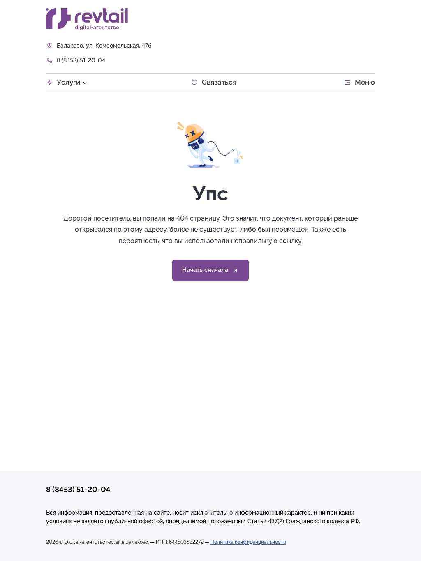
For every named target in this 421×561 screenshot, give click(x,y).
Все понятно (205, 549)
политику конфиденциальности (89, 524)
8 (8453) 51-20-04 (81, 60)
